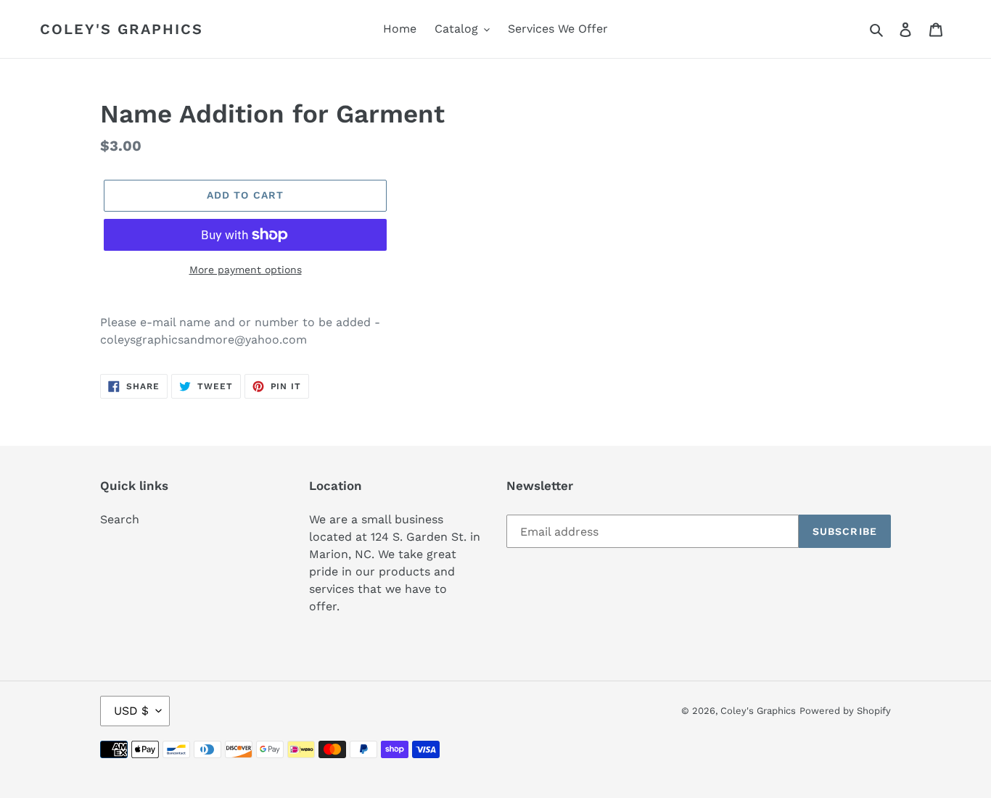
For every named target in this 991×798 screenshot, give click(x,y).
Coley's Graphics (121, 29)
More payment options (245, 269)
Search (119, 519)
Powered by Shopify (845, 710)
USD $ (131, 711)
